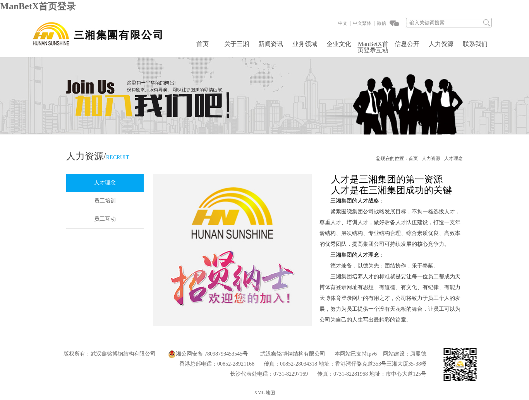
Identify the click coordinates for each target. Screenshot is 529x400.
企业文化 (338, 44)
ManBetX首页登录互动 (372, 47)
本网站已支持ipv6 (356, 354)
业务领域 (304, 44)
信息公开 (407, 44)
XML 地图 (264, 392)
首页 (202, 44)
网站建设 (394, 354)
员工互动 (105, 219)
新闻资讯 (270, 44)
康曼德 (418, 354)
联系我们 (475, 44)
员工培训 (105, 201)
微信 (381, 23)
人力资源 (441, 44)
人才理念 (453, 158)
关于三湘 (236, 44)
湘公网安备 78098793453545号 (212, 354)
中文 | (344, 23)
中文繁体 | (363, 23)
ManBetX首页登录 (38, 6)
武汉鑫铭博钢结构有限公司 (292, 354)
